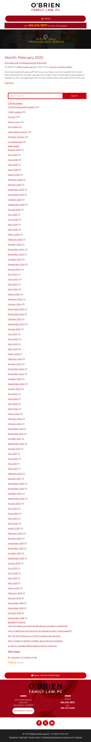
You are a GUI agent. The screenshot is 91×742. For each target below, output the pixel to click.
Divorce (53, 67)
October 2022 (15, 379)
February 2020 (15, 533)
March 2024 (14, 294)
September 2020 (16, 498)
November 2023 (16, 314)
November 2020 (16, 488)
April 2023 (13, 349)
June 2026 (13, 160)
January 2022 (14, 424)
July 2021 (12, 454)
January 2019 (14, 598)
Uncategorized (15, 142)
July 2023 (12, 334)
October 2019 (14, 553)
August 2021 (14, 449)
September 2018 (16, 618)
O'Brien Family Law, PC (26, 67)
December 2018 (16, 603)
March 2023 (14, 354)
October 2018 (14, 613)
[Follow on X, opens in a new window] (45, 723)
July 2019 (12, 568)
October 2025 (14, 200)
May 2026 (13, 165)
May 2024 (13, 284)
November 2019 (15, 548)
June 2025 (13, 219)
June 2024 (13, 279)
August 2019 (14, 563)
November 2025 (16, 195)
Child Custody (15, 112)
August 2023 (14, 329)
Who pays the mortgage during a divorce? (26, 63)
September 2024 (16, 264)
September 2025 (16, 204)
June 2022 (13, 399)
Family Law (13, 122)
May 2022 (13, 404)
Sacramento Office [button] (23, 711)
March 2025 (14, 234)
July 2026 (12, 155)
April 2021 (13, 469)
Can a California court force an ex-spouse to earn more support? (40, 631)
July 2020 (13, 508)
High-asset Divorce (17, 132)
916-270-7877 (38, 25)
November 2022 (16, 374)
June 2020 (13, 513)
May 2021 (12, 464)
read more (9, 83)
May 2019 (12, 578)
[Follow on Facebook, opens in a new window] (39, 723)
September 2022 (16, 384)
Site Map (23, 737)
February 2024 (15, 299)
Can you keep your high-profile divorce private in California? (38, 626)
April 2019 (13, 583)
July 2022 (12, 394)
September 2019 (16, 558)
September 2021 (16, 444)
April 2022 (13, 409)
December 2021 (16, 429)
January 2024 (15, 304)
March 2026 (14, 175)
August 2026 (14, 150)
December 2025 (16, 190)
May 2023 (13, 344)
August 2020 (14, 503)
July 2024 (13, 274)
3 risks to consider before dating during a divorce (32, 646)
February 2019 (15, 593)
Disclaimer (13, 737)
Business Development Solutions (57, 737)
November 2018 (15, 608)
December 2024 (16, 249)
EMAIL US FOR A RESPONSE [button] (47, 675)
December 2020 (16, 483)
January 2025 (14, 244)
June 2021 (13, 459)
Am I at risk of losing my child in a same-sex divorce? (34, 636)
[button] (45, 19)
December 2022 (16, 369)
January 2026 (14, 185)
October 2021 (14, 439)
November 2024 (16, 254)
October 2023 (15, 319)
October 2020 (15, 493)
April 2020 (13, 523)
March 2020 (14, 528)
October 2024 (15, 259)
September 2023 (16, 324)
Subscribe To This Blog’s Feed (24, 657)
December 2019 (16, 543)
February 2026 (15, 180)
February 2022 (15, 419)
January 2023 (14, 364)
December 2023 (16, 309)
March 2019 (13, 588)
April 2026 (13, 170)
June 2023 (13, 339)
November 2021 (15, 434)
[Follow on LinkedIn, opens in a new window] (52, 723)
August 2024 (14, 269)
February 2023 (15, 359)
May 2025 (13, 224)
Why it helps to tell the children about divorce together (35, 641)
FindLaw (78, 737)
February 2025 (15, 239)
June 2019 (13, 573)
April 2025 (13, 229)
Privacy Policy (35, 737)
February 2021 (15, 474)
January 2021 (14, 479)
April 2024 (13, 289)
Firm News (13, 127)
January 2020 (15, 538)
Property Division (64, 67)
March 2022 (14, 414)
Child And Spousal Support (21, 107)
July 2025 (12, 214)
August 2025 (14, 209)
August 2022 (14, 389)
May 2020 (13, 518)
